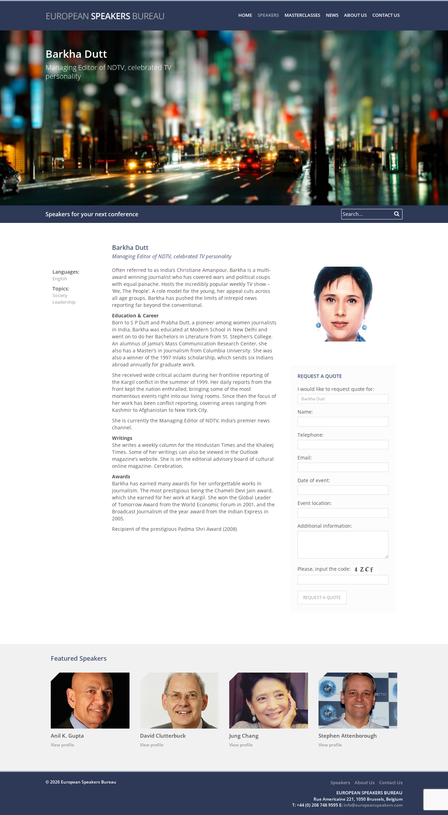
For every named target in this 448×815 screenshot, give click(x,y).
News (332, 15)
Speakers (268, 15)
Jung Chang (243, 735)
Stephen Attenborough (347, 735)
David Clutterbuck (163, 735)
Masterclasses (302, 15)
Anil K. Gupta (67, 735)
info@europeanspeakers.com (373, 805)
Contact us (386, 15)
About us (355, 15)
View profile (62, 745)
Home (245, 15)
